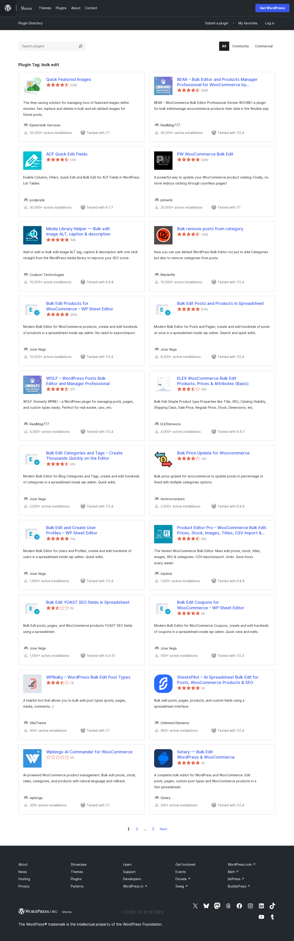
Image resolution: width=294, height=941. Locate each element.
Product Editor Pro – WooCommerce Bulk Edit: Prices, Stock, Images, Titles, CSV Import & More (222, 530)
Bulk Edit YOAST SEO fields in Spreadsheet (88, 602)
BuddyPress (239, 886)
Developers (132, 879)
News (22, 872)
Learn (127, 864)
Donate (183, 879)
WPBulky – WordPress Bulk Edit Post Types (88, 677)
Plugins (76, 879)
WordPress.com (242, 864)
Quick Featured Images (68, 79)
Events (180, 872)
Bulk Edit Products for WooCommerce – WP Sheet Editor (79, 306)
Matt (233, 872)
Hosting (24, 879)
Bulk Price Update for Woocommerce (213, 453)
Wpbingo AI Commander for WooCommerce (89, 751)
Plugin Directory (30, 23)
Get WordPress (272, 8)
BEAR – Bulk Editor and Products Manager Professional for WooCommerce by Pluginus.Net (217, 82)
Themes (77, 872)
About (23, 864)
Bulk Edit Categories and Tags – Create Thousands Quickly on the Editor (84, 456)
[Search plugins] (80, 46)
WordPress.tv (135, 886)
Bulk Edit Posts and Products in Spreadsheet (220, 303)
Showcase (79, 864)
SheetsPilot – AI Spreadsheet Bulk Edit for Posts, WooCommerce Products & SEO (218, 680)
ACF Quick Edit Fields (67, 154)
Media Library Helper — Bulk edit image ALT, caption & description (78, 231)
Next (163, 829)
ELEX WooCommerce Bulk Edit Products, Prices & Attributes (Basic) (213, 381)
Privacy (24, 886)
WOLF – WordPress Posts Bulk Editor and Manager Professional (78, 381)
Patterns (77, 886)
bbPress (236, 879)
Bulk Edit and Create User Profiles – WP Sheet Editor (71, 530)
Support (129, 872)
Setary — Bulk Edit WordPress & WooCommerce (206, 754)
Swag (181, 886)
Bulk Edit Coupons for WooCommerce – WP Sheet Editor (210, 605)
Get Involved (185, 864)
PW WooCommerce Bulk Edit (205, 154)
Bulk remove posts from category (210, 228)
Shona (66, 912)
